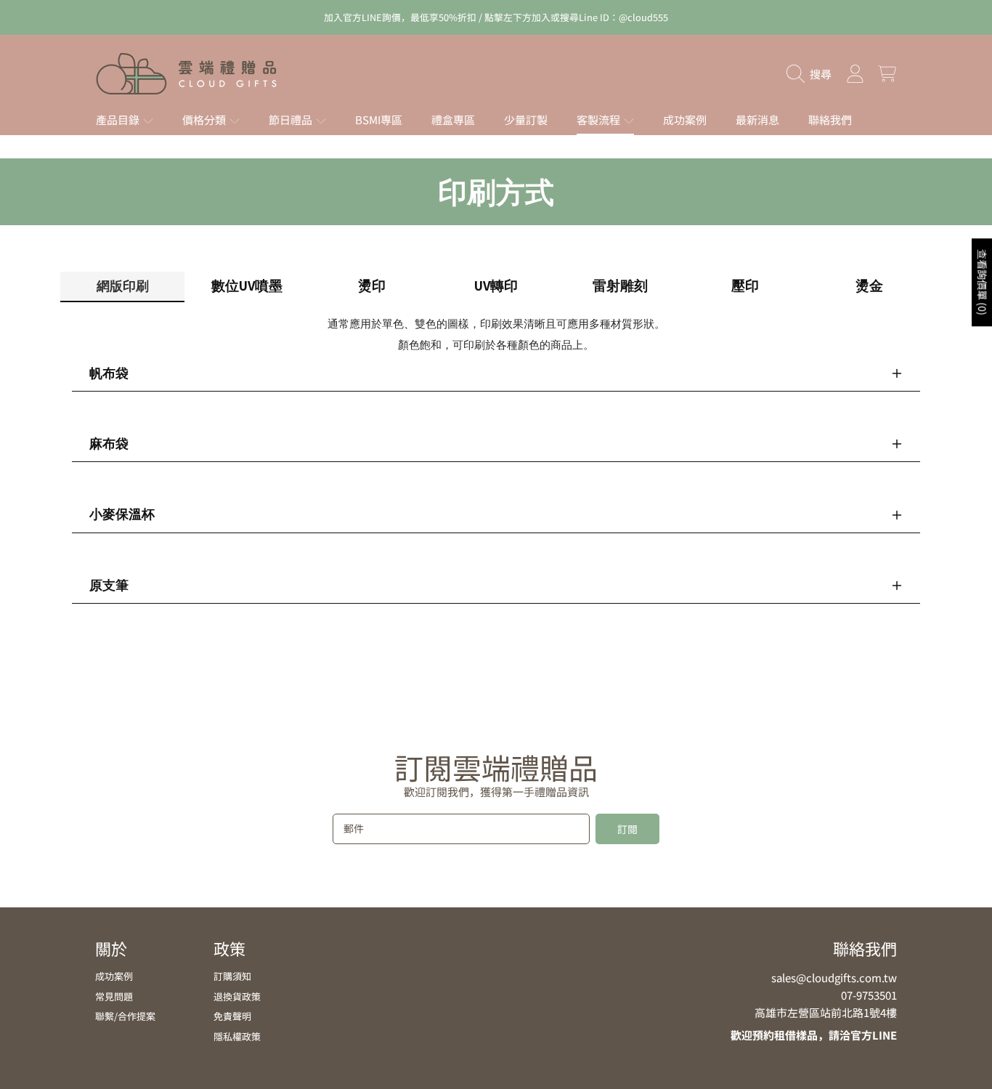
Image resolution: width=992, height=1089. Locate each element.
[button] (812, 74)
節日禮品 (291, 119)
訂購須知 (232, 976)
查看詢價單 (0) (982, 282)
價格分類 (205, 119)
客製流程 (599, 119)
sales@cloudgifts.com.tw (834, 977)
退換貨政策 (237, 996)
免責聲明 (232, 1016)
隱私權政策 (237, 1036)
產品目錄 (119, 119)
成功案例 (114, 976)
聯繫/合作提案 (125, 1016)
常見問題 (114, 996)
